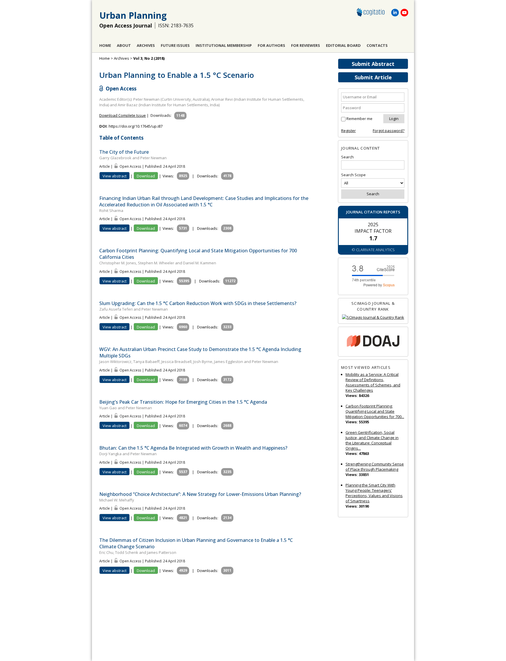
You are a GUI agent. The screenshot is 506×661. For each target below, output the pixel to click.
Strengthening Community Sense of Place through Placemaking (375, 466)
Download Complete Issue (122, 115)
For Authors (271, 45)
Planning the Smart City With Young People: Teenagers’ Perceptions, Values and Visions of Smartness (374, 493)
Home (105, 45)
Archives (146, 45)
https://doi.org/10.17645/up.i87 (136, 126)
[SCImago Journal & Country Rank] (373, 317)
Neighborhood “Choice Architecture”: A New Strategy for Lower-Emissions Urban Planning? (200, 494)
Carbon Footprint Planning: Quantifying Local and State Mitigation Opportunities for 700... (375, 411)
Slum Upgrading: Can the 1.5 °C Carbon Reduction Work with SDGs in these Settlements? (197, 303)
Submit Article (373, 77)
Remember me (359, 118)
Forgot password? (388, 130)
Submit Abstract (373, 63)
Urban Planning (133, 15)
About (124, 45)
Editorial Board (343, 45)
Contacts (377, 45)
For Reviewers (305, 45)
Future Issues (175, 45)
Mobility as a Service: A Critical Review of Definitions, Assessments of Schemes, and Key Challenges (373, 382)
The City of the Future (124, 152)
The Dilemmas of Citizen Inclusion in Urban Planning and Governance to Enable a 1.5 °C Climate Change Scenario (196, 543)
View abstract (114, 176)
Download (146, 176)
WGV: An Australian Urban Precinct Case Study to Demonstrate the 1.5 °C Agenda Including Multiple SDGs (200, 352)
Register (348, 130)
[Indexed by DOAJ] (373, 342)
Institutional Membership (224, 45)
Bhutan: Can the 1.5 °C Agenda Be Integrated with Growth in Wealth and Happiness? (193, 448)
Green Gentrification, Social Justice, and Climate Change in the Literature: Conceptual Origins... (372, 440)
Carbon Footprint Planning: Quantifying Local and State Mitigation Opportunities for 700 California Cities (198, 253)
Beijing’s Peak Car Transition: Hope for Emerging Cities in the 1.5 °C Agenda (183, 402)
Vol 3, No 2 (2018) (149, 58)
